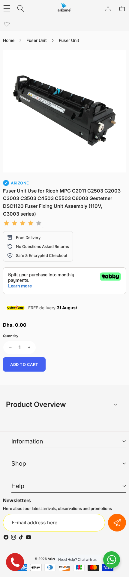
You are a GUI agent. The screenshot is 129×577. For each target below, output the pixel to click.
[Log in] (108, 8)
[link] (7, 24)
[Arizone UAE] (64, 8)
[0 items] (122, 8)
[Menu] (7, 8)
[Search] (21, 8)
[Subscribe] (117, 523)
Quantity (10, 336)
